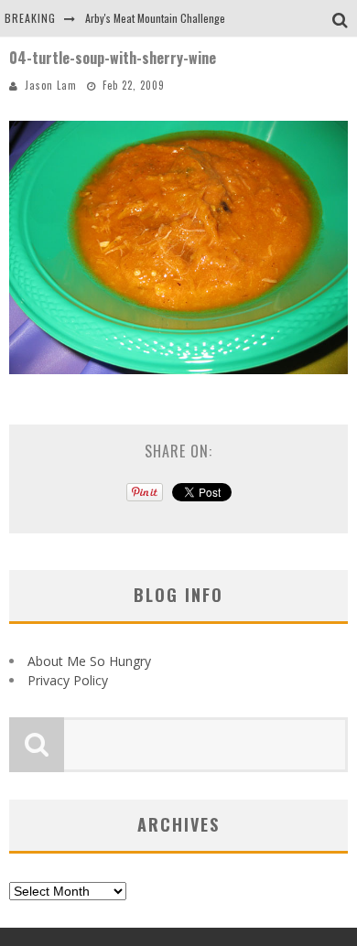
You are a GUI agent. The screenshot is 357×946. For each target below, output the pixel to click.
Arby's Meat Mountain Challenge (155, 18)
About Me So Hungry (89, 661)
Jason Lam (51, 85)
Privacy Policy (67, 680)
